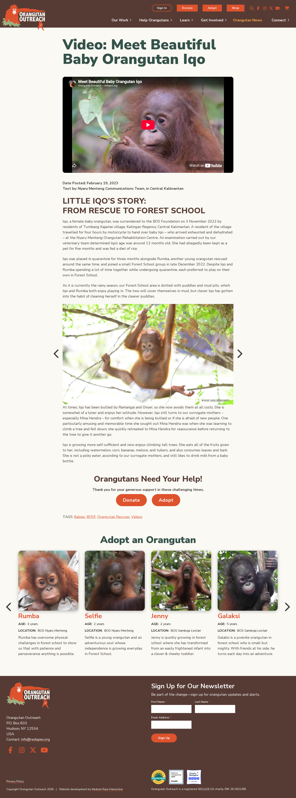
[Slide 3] (155, 399)
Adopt (212, 8)
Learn (185, 20)
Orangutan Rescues (113, 516)
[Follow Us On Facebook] (258, 8)
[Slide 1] (141, 399)
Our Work (120, 20)
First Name (159, 702)
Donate (187, 8)
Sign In (162, 8)
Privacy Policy (15, 781)
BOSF (91, 516)
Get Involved (212, 20)
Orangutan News (247, 20)
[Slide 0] (133, 399)
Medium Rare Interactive (107, 789)
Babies (79, 516)
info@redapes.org (35, 739)
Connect (279, 20)
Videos (136, 516)
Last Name (202, 702)
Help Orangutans (154, 20)
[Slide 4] (162, 399)
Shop (235, 8)
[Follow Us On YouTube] (277, 8)
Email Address (161, 717)
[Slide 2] (148, 399)
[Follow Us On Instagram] (264, 8)
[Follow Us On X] (271, 8)
